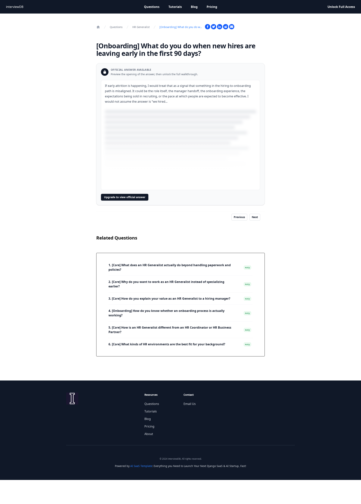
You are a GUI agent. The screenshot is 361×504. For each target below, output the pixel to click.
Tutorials (175, 7)
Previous (239, 217)
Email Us (190, 404)
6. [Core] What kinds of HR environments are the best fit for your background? (166, 344)
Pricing (212, 7)
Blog (194, 7)
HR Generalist (141, 27)
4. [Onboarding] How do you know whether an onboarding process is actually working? (166, 313)
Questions (151, 7)
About (148, 434)
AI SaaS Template (141, 466)
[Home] (98, 27)
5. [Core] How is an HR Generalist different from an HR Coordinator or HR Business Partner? (169, 329)
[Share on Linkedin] (219, 26)
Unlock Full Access (341, 7)
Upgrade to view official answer (124, 197)
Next (255, 217)
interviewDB (14, 7)
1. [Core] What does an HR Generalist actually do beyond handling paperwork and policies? (169, 267)
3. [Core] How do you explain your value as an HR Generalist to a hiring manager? (169, 298)
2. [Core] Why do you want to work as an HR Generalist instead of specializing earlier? (166, 284)
